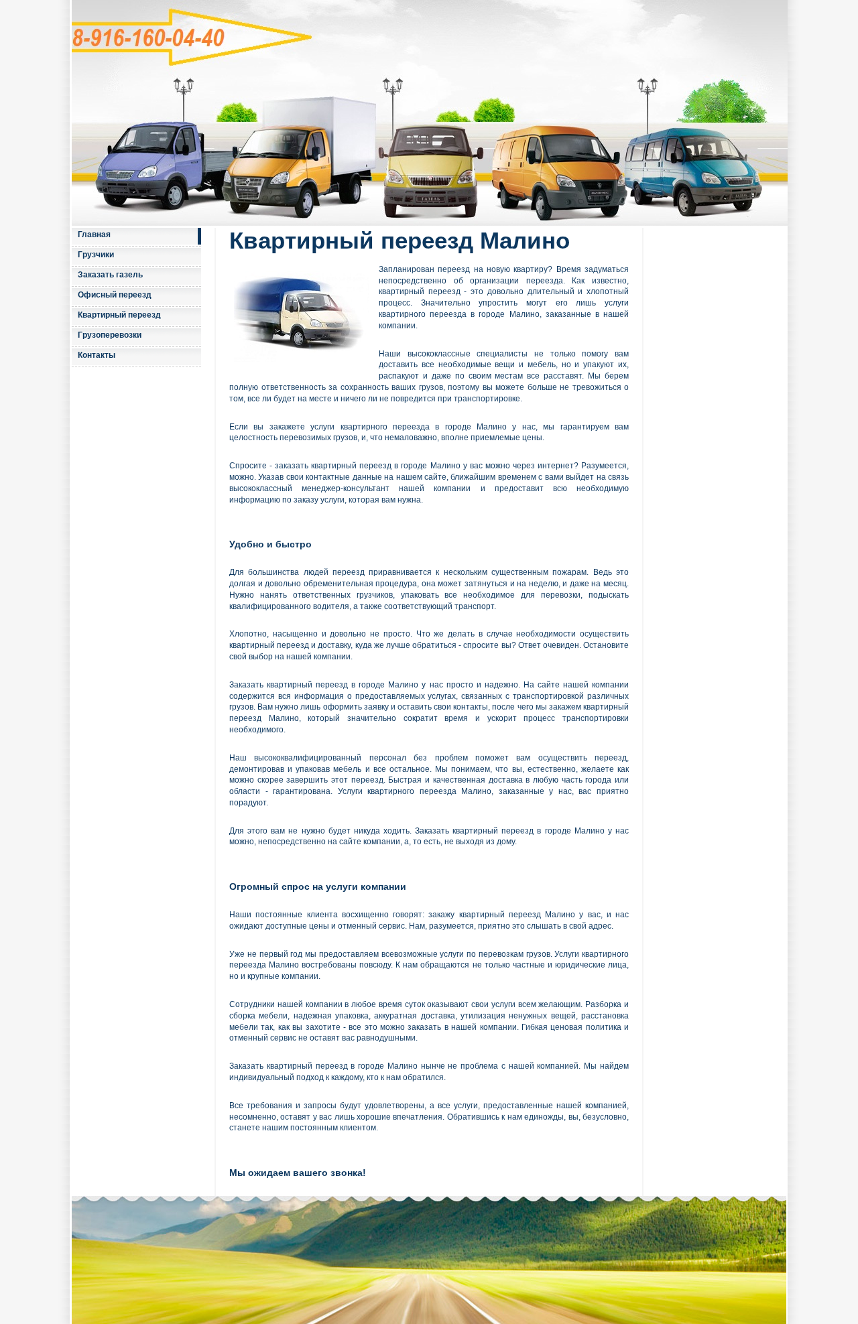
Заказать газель (110, 274)
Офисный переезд (114, 295)
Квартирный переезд (119, 315)
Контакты (96, 355)
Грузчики (96, 254)
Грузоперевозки (109, 335)
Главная (94, 234)
